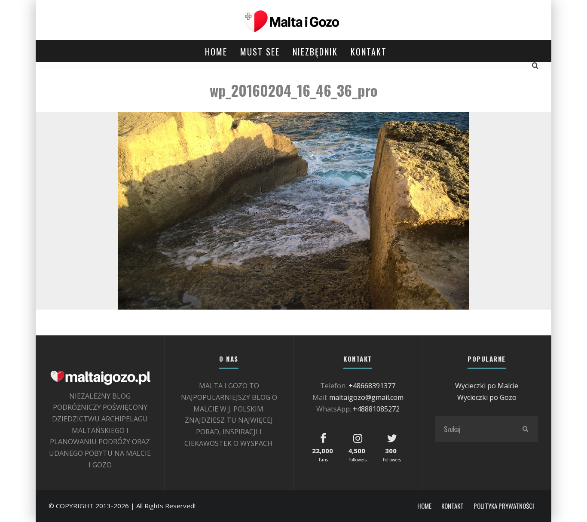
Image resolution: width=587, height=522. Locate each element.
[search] (525, 429)
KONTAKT (369, 51)
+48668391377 (372, 385)
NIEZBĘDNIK (315, 51)
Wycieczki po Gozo (487, 397)
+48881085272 (376, 409)
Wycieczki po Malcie (486, 385)
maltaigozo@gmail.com (366, 397)
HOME (216, 51)
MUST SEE (260, 51)
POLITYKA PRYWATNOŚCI (504, 506)
